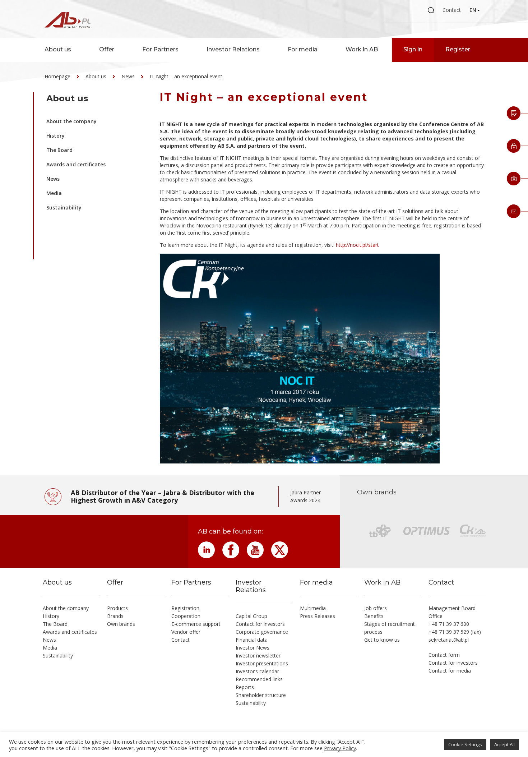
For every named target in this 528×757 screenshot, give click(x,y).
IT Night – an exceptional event (186, 76)
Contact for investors (260, 623)
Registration (185, 608)
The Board (59, 150)
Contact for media (450, 670)
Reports (245, 687)
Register (457, 49)
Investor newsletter (258, 655)
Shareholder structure (261, 695)
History (55, 135)
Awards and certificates (76, 164)
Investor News (252, 647)
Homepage (57, 76)
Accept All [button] (504, 744)
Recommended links (259, 679)
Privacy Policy (340, 748)
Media (54, 193)
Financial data (252, 639)
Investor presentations (262, 663)
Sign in (412, 49)
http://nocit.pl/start (357, 244)
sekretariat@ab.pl (449, 639)
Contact (452, 9)
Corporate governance (262, 631)
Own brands (121, 623)
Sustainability (64, 207)
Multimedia (313, 608)
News (128, 76)
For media (303, 49)
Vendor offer (185, 631)
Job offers (375, 608)
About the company (71, 121)
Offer (106, 49)
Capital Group (251, 616)
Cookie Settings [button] (465, 744)
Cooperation (185, 616)
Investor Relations (233, 49)
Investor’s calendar (257, 671)
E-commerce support (196, 623)
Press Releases (317, 616)
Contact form (444, 654)
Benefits (374, 616)
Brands (115, 616)
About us (58, 49)
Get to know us (382, 639)
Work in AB (362, 49)
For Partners (160, 49)
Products (117, 608)
